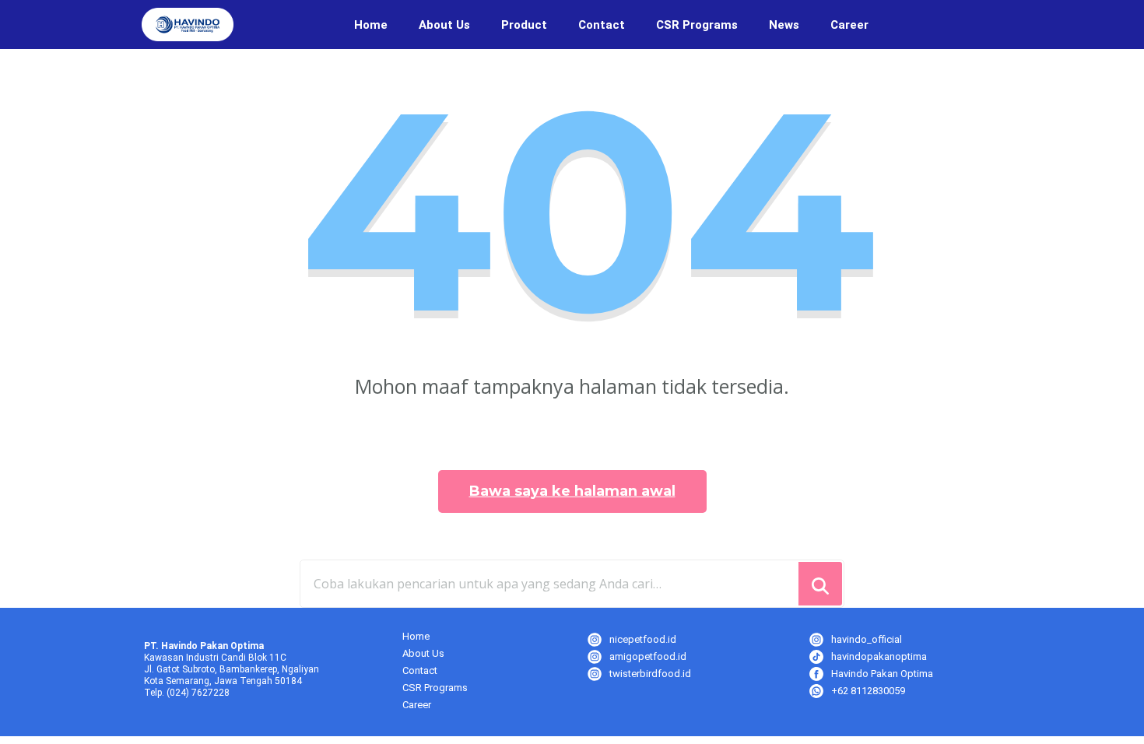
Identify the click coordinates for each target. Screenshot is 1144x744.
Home (371, 25)
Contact (601, 25)
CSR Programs (697, 25)
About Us (444, 25)
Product (524, 25)
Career (849, 25)
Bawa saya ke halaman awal (572, 491)
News (784, 25)
